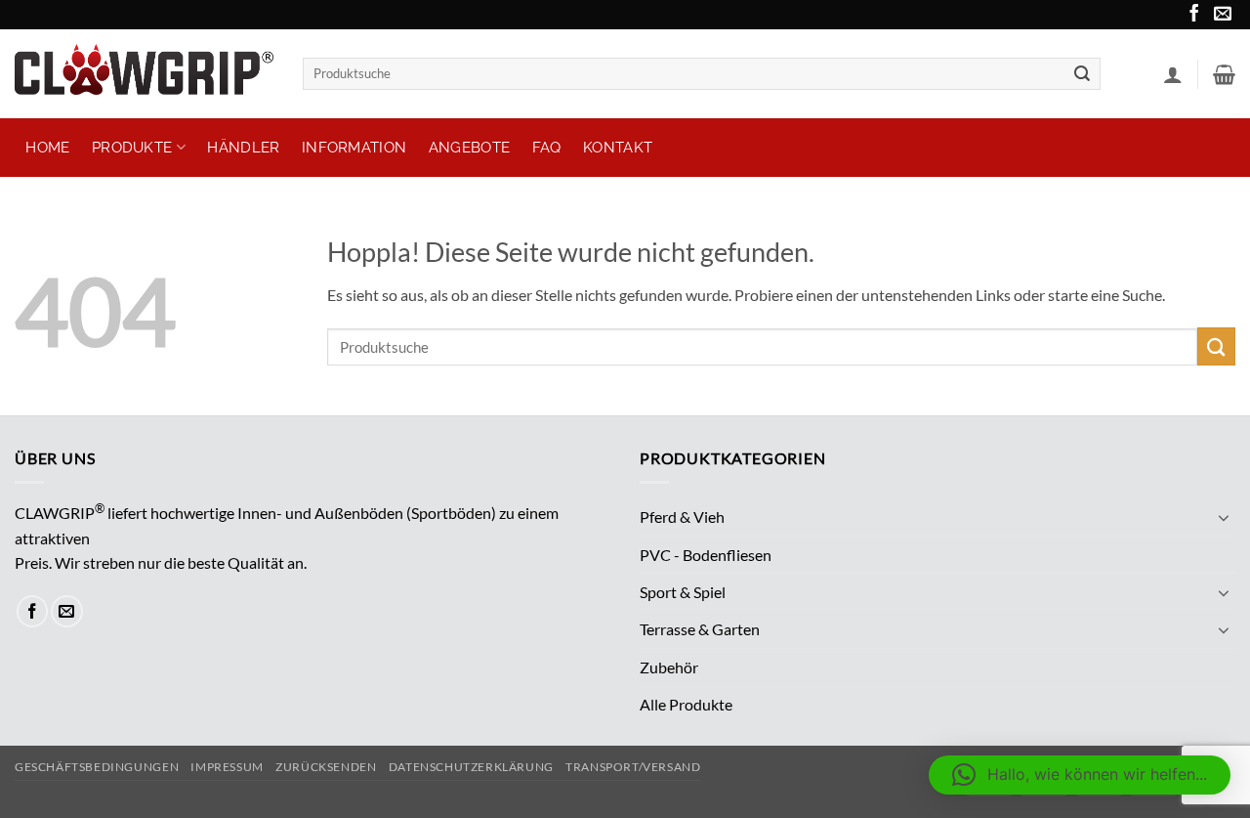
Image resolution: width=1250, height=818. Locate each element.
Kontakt (617, 147)
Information (354, 147)
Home (47, 147)
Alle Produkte (686, 704)
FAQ (547, 147)
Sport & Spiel (683, 591)
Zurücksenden (325, 766)
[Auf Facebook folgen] (1192, 16)
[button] (1173, 74)
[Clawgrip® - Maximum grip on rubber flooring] (144, 73)
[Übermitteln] (1083, 74)
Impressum (226, 766)
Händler (243, 147)
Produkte (132, 147)
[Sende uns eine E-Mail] (1220, 16)
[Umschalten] (1223, 517)
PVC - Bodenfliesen (705, 554)
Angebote (469, 147)
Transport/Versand (632, 766)
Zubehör (669, 667)
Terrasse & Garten (700, 629)
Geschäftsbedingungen (97, 766)
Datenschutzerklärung (471, 766)
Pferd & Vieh (682, 516)
